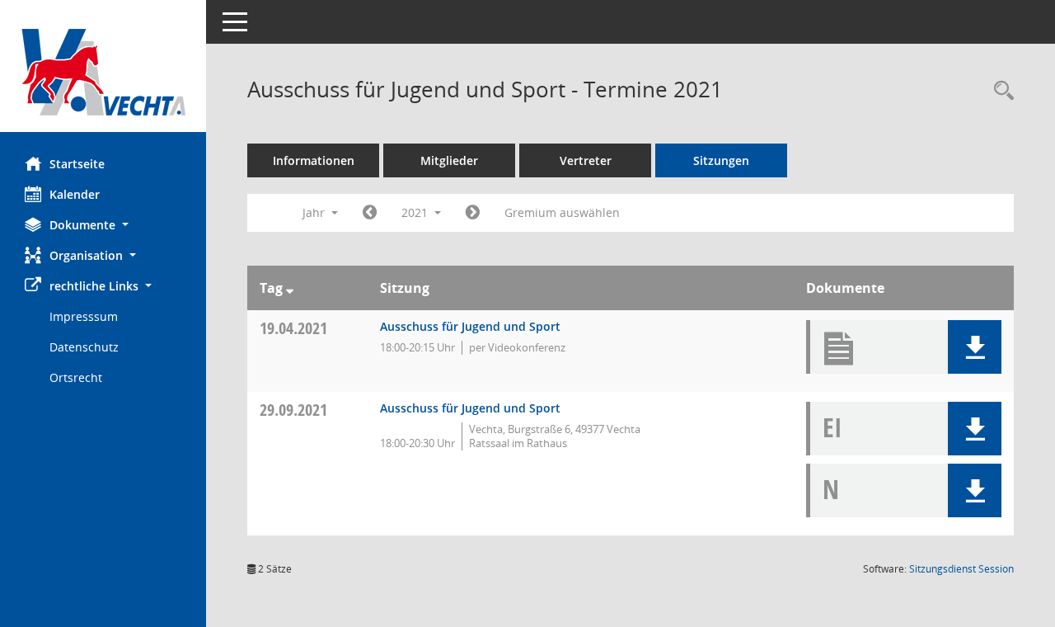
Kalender (74, 194)
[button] (103, 225)
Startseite (77, 164)
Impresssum (83, 316)
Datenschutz (84, 347)
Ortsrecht (75, 377)
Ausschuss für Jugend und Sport (470, 326)
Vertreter (586, 160)
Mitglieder (449, 160)
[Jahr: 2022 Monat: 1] (472, 213)
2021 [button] (416, 212)
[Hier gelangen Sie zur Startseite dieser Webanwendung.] (103, 72)
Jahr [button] (315, 212)
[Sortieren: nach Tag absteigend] (289, 288)
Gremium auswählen (562, 212)
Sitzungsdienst (961, 569)
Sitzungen (721, 160)
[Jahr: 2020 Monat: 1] (369, 213)
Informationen (313, 160)
